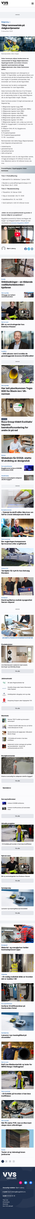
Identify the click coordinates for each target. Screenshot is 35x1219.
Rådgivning (5, 22)
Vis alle (17, 671)
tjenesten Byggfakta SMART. (20, 223)
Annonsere (6, 1202)
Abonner (5, 1204)
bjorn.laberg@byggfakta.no (17, 1192)
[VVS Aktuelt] (4, 3)
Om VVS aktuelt (8, 1206)
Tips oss (5, 1200)
